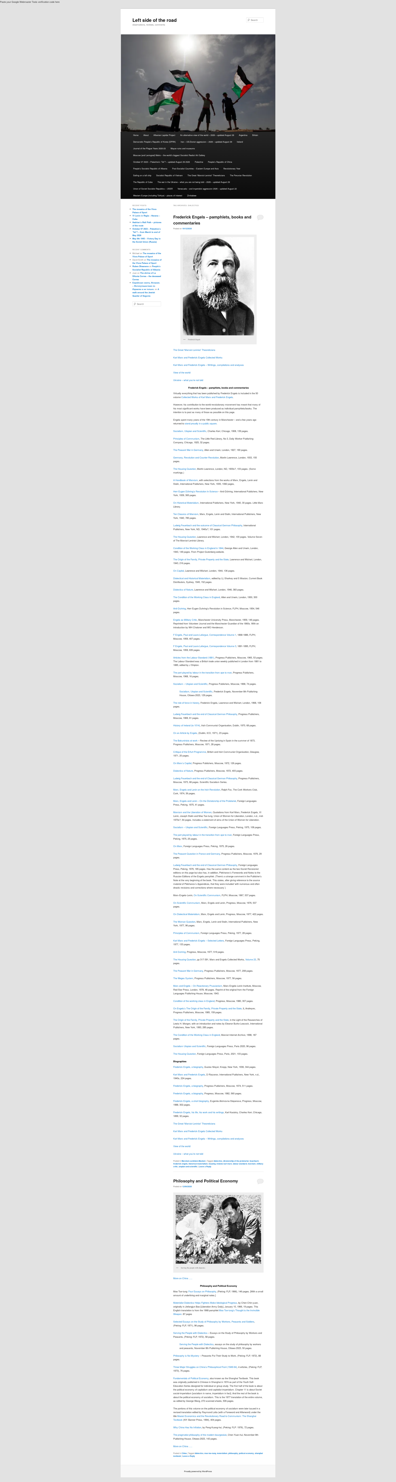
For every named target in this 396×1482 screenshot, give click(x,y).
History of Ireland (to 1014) (186, 725)
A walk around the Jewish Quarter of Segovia (145, 292)
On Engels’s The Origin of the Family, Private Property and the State (207, 1008)
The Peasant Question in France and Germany (196, 853)
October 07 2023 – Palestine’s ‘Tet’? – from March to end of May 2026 (146, 232)
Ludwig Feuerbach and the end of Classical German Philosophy (205, 714)
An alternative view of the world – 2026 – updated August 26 (207, 135)
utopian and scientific (188, 1166)
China (184, 1453)
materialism (222, 1453)
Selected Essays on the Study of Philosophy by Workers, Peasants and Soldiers (213, 1321)
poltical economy (246, 1453)
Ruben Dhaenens (140, 266)
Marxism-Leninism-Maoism (194, 1160)
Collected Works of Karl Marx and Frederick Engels (207, 397)
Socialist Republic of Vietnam (169, 175)
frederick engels (180, 1163)
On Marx (177, 846)
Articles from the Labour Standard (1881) (193, 657)
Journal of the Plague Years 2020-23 (149, 148)
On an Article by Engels (185, 732)
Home (135, 135)
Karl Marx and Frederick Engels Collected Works (197, 357)
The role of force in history (186, 702)
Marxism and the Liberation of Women (192, 812)
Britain (255, 135)
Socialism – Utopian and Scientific (190, 683)
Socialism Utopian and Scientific (189, 1046)
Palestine (199, 161)
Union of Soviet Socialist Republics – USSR (153, 188)
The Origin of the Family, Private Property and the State (201, 559)
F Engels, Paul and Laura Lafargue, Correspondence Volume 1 (204, 634)
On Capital (178, 570)
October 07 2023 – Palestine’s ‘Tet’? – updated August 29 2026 (161, 161)
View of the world (181, 372)
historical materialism (198, 1163)
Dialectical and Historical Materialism (191, 578)
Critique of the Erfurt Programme (189, 751)
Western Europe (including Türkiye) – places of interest (157, 195)
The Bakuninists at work (185, 740)
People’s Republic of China (220, 161)
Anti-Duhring (179, 608)
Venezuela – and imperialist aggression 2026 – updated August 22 (207, 188)
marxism (252, 1163)
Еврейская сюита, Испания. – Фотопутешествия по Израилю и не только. (146, 286)
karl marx (228, 1163)
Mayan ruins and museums (183, 148)
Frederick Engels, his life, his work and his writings (198, 1112)
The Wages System (183, 978)
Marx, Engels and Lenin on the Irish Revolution (196, 789)
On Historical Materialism (186, 502)
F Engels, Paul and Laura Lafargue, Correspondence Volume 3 (204, 646)
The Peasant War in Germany (188, 449)
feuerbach (254, 1160)
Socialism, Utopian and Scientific (189, 431)
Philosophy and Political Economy (205, 1181)
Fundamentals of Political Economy (191, 1378)
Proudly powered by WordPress (198, 1471)
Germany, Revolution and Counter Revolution (196, 457)
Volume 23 (250, 959)
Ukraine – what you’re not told (188, 380)
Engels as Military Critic (185, 619)
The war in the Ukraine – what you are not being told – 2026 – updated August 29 (193, 182)
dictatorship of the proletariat (236, 1160)
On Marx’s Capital (182, 763)
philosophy (233, 1453)
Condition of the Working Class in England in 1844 (198, 548)
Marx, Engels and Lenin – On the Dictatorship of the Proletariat (204, 800)
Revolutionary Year (231, 168)
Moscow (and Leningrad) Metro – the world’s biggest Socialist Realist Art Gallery (169, 155)
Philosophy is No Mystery (186, 1355)
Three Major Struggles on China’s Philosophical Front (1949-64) (205, 1367)
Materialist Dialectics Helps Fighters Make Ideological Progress (205, 1302)
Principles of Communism (186, 438)
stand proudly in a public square (201, 423)
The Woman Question (184, 921)
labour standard (240, 1163)
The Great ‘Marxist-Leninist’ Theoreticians (206, 175)
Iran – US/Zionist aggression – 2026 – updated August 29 (206, 141)
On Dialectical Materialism (186, 914)
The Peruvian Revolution (241, 175)
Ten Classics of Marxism (185, 514)
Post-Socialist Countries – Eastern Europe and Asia (195, 168)
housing (212, 1163)
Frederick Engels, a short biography (191, 1101)
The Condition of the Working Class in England (196, 597)
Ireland (240, 141)
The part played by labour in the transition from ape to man (202, 672)
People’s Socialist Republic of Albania (150, 168)
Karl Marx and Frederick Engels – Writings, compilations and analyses (208, 364)
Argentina (243, 135)
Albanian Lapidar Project (164, 135)
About (146, 135)
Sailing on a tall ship (142, 175)
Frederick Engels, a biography (188, 1066)
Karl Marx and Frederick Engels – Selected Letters (198, 940)
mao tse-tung (210, 1453)
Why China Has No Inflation (187, 1427)
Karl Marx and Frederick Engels (189, 1074)
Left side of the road (154, 20)
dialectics (218, 1160)
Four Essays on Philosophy (202, 1291)
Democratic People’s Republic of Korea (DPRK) (154, 141)
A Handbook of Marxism (185, 480)
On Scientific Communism (207, 895)
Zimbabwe (191, 195)
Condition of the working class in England (194, 1001)
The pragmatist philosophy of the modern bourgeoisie (200, 1434)
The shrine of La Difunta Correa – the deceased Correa (146, 276)
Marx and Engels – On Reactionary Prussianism (197, 985)
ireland (220, 1163)
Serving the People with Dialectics (190, 1332)
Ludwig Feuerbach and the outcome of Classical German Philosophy (207, 525)
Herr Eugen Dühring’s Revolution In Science (195, 491)
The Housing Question (184, 468)
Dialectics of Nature (183, 589)
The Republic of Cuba (143, 182)
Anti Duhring (179, 951)
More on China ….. (182, 1278)
